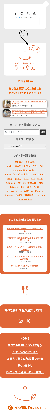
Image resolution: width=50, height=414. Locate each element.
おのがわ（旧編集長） (25, 195)
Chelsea (10, 183)
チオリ (41, 183)
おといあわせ (25, 365)
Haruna (9, 195)
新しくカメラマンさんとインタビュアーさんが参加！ (25, 257)
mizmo (41, 195)
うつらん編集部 (25, 199)
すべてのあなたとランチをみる (25, 345)
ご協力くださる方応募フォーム (25, 358)
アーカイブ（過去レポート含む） (25, 372)
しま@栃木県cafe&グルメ (25, 170)
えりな (9, 179)
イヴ (19, 183)
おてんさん (30, 162)
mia (33, 179)
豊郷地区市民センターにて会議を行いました (25, 229)
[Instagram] (21, 321)
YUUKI (36, 187)
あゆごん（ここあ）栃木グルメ (18, 174)
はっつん (10, 191)
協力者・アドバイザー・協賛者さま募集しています (25, 248)
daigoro (14, 187)
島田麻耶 (19, 162)
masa (19, 191)
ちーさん (18, 179)
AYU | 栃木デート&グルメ (18, 166)
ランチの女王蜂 (29, 183)
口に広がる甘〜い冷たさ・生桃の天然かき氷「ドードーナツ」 (29, 102)
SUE (29, 187)
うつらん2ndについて (25, 352)
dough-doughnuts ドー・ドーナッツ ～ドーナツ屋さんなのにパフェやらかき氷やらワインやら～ (29, 111)
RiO (22, 187)
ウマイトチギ (38, 166)
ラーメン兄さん (39, 174)
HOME (25, 338)
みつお (40, 179)
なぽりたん (28, 191)
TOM (26, 179)
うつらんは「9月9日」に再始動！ (25, 265)
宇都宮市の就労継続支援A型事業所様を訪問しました (25, 239)
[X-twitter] (28, 321)
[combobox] (21, 132)
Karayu (39, 191)
